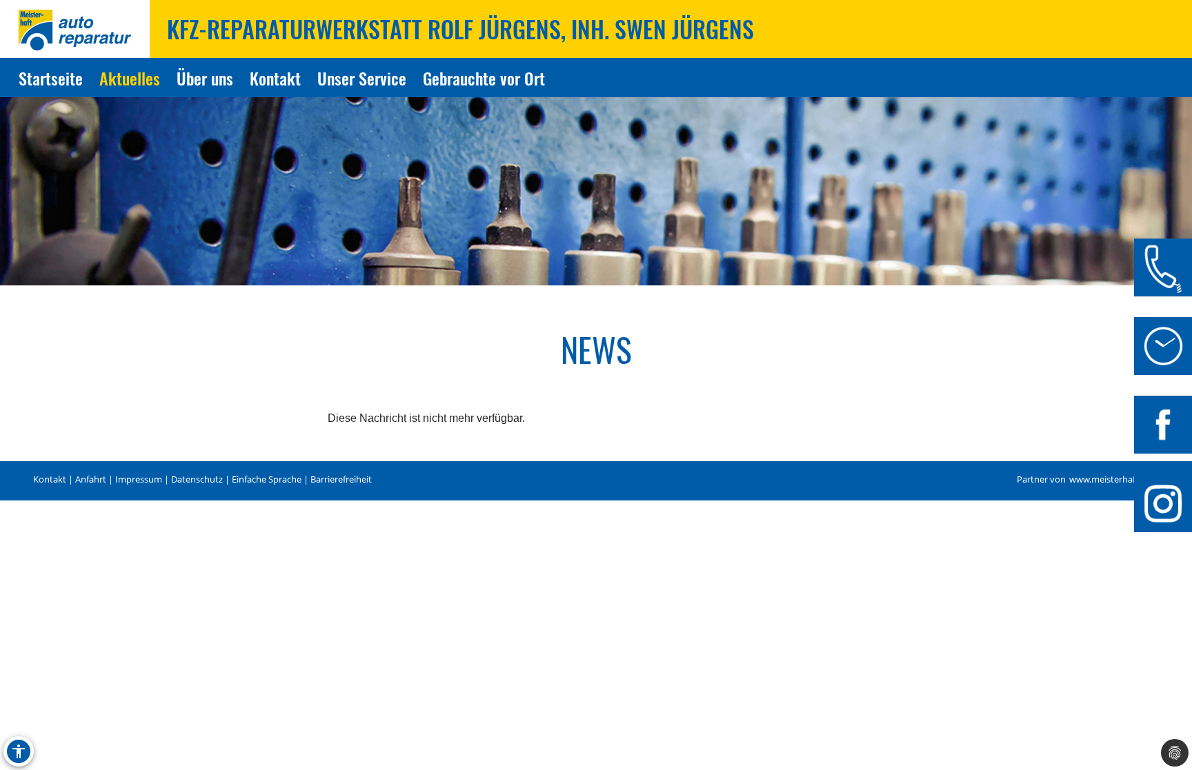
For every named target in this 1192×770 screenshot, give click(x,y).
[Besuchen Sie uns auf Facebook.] (1163, 425)
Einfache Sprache (266, 479)
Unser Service (361, 77)
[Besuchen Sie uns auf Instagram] (1163, 503)
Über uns (205, 77)
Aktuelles (129, 77)
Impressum (138, 479)
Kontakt (275, 77)
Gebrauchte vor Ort (484, 77)
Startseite (51, 77)
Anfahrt (90, 479)
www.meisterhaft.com (1114, 479)
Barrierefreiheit (341, 479)
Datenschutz (197, 479)
